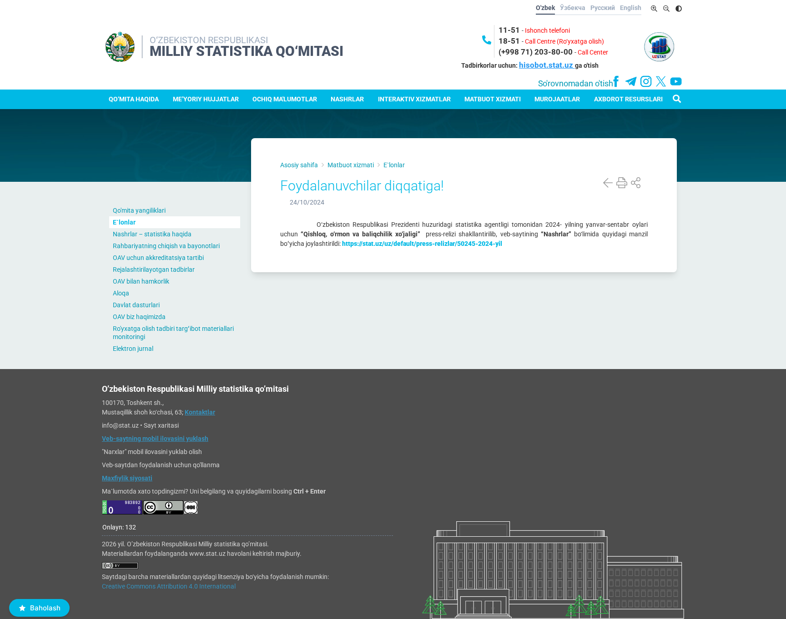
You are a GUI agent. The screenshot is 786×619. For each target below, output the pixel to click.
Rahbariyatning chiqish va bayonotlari (166, 246)
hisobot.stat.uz (547, 65)
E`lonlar (124, 222)
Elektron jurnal (133, 348)
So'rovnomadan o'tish (575, 83)
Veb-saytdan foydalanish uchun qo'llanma (161, 465)
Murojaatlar (557, 99)
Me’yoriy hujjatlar (206, 99)
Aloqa (121, 293)
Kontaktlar (200, 412)
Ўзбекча (572, 7)
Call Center (593, 52)
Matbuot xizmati (492, 99)
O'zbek (545, 7)
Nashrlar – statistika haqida (152, 234)
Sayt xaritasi (161, 425)
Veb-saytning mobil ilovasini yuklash (155, 438)
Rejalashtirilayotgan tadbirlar (154, 269)
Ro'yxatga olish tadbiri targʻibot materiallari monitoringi (173, 332)
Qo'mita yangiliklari (139, 210)
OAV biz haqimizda (139, 316)
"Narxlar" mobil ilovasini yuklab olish (152, 451)
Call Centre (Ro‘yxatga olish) (564, 41)
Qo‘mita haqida (134, 99)
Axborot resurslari (628, 99)
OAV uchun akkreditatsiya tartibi (158, 257)
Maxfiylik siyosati (127, 478)
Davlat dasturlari (136, 305)
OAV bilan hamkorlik (141, 281)
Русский (602, 7)
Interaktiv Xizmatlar (414, 99)
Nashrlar (347, 99)
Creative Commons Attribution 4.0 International (169, 586)
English (630, 7)
